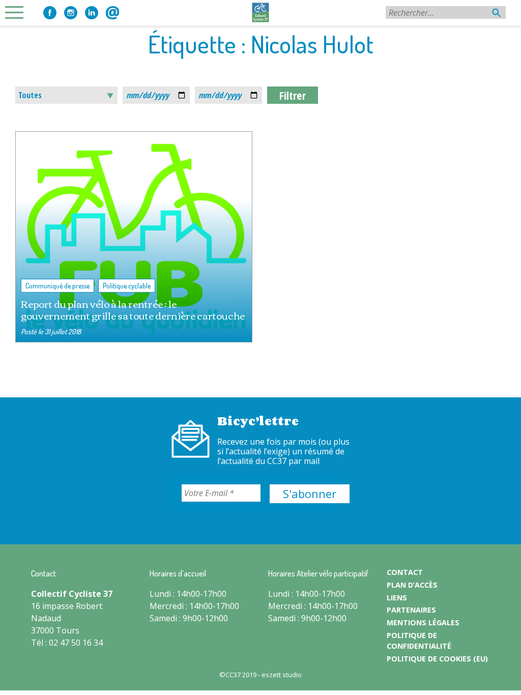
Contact (112, 12)
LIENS (397, 597)
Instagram (70, 12)
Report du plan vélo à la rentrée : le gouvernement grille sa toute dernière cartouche (133, 309)
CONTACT (405, 572)
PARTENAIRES (411, 610)
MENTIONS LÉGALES (423, 622)
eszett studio (282, 674)
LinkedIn (91, 12)
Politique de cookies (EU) (437, 658)
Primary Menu (17, 12)
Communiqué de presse (57, 285)
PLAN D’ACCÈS (412, 585)
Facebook (49, 12)
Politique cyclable (127, 285)
